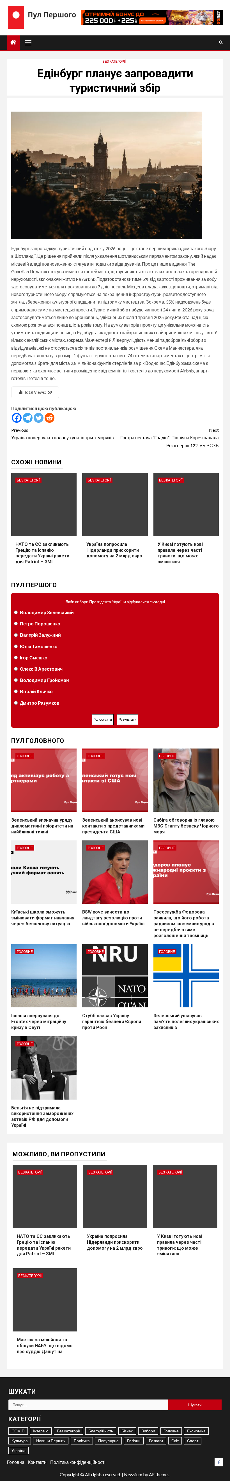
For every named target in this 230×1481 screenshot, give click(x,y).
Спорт (192, 1440)
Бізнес (127, 1430)
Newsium (133, 1474)
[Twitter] (38, 418)
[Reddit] (49, 418)
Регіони (134, 1440)
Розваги (156, 1440)
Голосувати (103, 719)
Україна (19, 1450)
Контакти (37, 1462)
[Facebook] (17, 418)
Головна (15, 1462)
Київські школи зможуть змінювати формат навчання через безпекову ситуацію (42, 917)
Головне (25, 756)
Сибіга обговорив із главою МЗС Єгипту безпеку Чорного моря (186, 826)
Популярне (108, 1440)
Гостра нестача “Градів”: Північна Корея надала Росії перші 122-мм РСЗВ (169, 437)
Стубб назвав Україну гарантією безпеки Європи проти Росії (111, 1021)
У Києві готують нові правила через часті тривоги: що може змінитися (180, 553)
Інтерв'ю (41, 1430)
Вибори (148, 1430)
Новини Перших (50, 1440)
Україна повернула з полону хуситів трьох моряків (62, 433)
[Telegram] (28, 418)
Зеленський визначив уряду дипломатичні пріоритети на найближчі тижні (42, 826)
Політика (82, 1440)
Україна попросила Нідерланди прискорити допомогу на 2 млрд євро (114, 550)
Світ (175, 1440)
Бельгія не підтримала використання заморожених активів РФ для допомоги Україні (42, 1116)
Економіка (196, 1430)
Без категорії (114, 61)
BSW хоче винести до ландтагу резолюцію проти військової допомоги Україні (113, 917)
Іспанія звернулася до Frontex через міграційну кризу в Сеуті (38, 1021)
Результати (128, 719)
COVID (18, 1430)
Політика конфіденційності (77, 1462)
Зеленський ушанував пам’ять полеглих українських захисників (186, 1021)
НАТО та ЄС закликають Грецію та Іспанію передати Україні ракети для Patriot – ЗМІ (42, 553)
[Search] (220, 42)
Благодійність (100, 1430)
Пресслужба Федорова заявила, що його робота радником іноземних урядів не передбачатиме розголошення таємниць (183, 923)
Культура (20, 1440)
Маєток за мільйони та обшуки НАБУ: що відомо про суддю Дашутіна (45, 1345)
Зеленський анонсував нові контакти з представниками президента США (113, 826)
